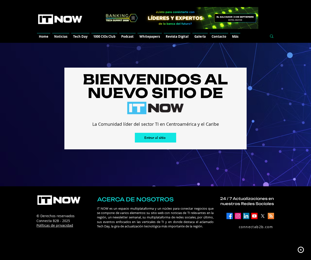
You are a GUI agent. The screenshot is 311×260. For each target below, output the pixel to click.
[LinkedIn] (246, 216)
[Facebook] (229, 216)
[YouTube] (254, 216)
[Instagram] (238, 216)
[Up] (300, 249)
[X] (262, 216)
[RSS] (271, 216)
